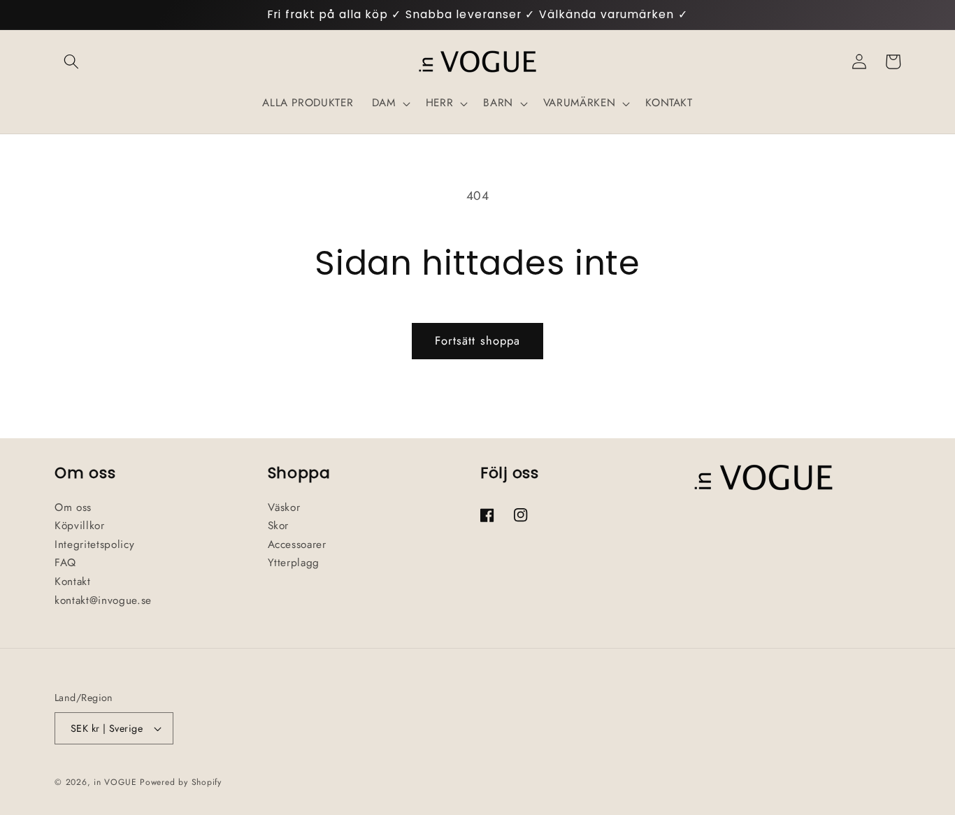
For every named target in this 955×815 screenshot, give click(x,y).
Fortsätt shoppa (478, 340)
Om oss (73, 507)
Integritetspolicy (94, 544)
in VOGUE (115, 782)
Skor (278, 525)
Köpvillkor (80, 525)
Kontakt (73, 581)
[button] (71, 61)
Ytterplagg (294, 562)
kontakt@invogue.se (103, 600)
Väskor (284, 507)
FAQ (65, 562)
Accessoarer (297, 544)
